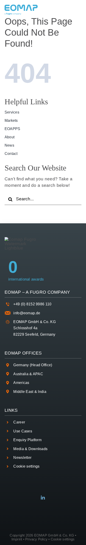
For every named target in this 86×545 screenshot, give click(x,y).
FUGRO (38, 292)
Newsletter (22, 458)
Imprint (16, 539)
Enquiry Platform (27, 440)
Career (19, 422)
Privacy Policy (36, 539)
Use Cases (22, 431)
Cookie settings (26, 466)
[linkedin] (43, 498)
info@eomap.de (26, 313)
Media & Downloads (30, 449)
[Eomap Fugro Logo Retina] (21, 6)
